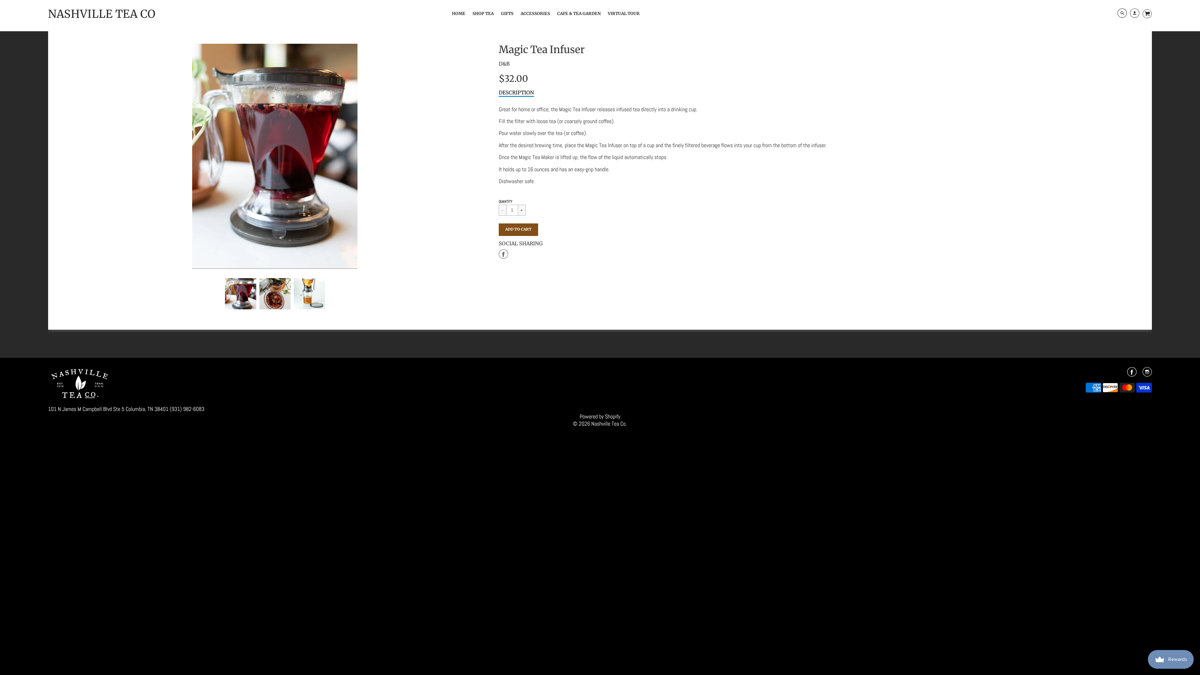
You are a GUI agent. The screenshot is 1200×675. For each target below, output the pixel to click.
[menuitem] (458, 13)
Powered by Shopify (600, 416)
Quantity (505, 201)
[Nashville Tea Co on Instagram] (1147, 374)
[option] (275, 156)
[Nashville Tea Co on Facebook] (1132, 374)
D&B (504, 64)
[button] (518, 229)
